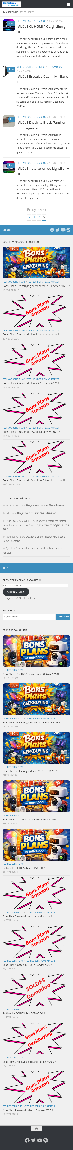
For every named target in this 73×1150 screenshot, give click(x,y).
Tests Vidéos (39, 21)
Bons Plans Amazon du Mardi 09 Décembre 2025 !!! (34, 480)
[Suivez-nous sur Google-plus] (68, 230)
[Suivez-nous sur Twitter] (58, 230)
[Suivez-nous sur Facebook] (52, 230)
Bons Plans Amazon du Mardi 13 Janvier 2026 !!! (32, 431)
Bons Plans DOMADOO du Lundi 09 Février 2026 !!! (29, 819)
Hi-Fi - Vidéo (23, 21)
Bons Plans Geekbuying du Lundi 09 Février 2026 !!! (30, 771)
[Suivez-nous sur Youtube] (63, 230)
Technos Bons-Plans (14, 282)
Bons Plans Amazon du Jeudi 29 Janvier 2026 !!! (31, 334)
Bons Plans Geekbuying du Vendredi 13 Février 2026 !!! (36, 286)
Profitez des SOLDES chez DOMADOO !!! (24, 868)
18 (12, 69)
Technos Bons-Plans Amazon (43, 282)
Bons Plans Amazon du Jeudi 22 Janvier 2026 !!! (31, 383)
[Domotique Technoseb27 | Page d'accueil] (14, 4)
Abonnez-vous (16, 591)
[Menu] (69, 4)
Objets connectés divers (30, 67)
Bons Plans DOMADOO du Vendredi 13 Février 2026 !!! (31, 674)
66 (12, 23)
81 (12, 165)
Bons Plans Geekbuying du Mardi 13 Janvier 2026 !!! (30, 1061)
